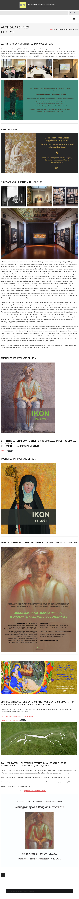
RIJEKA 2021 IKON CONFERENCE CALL (35, 791)
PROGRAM (3, 450)
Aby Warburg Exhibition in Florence (21, 182)
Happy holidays (9, 129)
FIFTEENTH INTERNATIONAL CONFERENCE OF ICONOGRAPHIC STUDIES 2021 (39, 542)
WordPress (31, 891)
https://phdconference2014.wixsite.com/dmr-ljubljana (17, 716)
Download (10, 450)
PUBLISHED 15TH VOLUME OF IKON (18, 358)
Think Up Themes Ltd (17, 891)
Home (51, 29)
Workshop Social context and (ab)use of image (28, 43)
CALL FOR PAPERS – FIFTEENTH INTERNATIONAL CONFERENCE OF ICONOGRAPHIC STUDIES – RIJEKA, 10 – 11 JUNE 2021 (33, 764)
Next (23, 875)
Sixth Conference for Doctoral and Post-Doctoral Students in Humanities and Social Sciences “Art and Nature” (37, 703)
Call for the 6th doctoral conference (10, 720)
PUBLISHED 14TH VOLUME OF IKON (18, 458)
